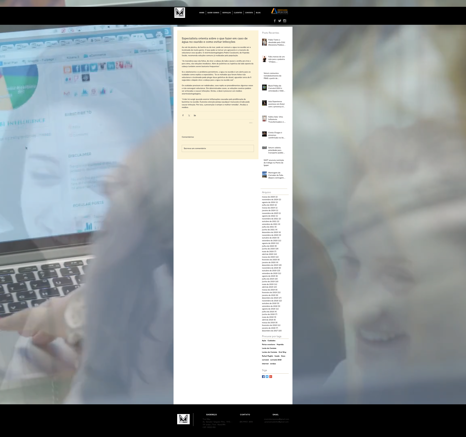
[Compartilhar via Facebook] (183, 115)
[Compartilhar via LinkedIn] (195, 115)
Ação (264, 341)
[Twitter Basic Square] (267, 376)
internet (265, 364)
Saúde (277, 356)
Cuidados (271, 341)
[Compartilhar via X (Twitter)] (189, 115)
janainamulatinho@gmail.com (277, 422)
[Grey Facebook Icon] (275, 21)
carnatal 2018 (275, 360)
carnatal (265, 360)
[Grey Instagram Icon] (285, 21)
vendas (273, 364)
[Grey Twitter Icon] (280, 21)
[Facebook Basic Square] (263, 376)
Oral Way (282, 352)
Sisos (283, 356)
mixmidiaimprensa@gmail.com (276, 419)
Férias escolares (268, 344)
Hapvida (280, 344)
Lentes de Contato (269, 352)
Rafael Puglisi (267, 356)
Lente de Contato (269, 348)
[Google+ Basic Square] (270, 376)
